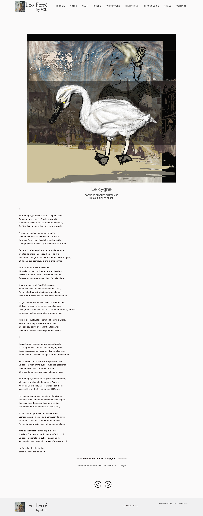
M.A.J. (85, 6)
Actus (73, 6)
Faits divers (113, 6)
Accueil (60, 6)
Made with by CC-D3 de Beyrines (173, 503)
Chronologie (151, 6)
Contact (181, 6)
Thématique (132, 6)
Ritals (167, 6)
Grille (97, 6)
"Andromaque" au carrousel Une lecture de (101, 465)
